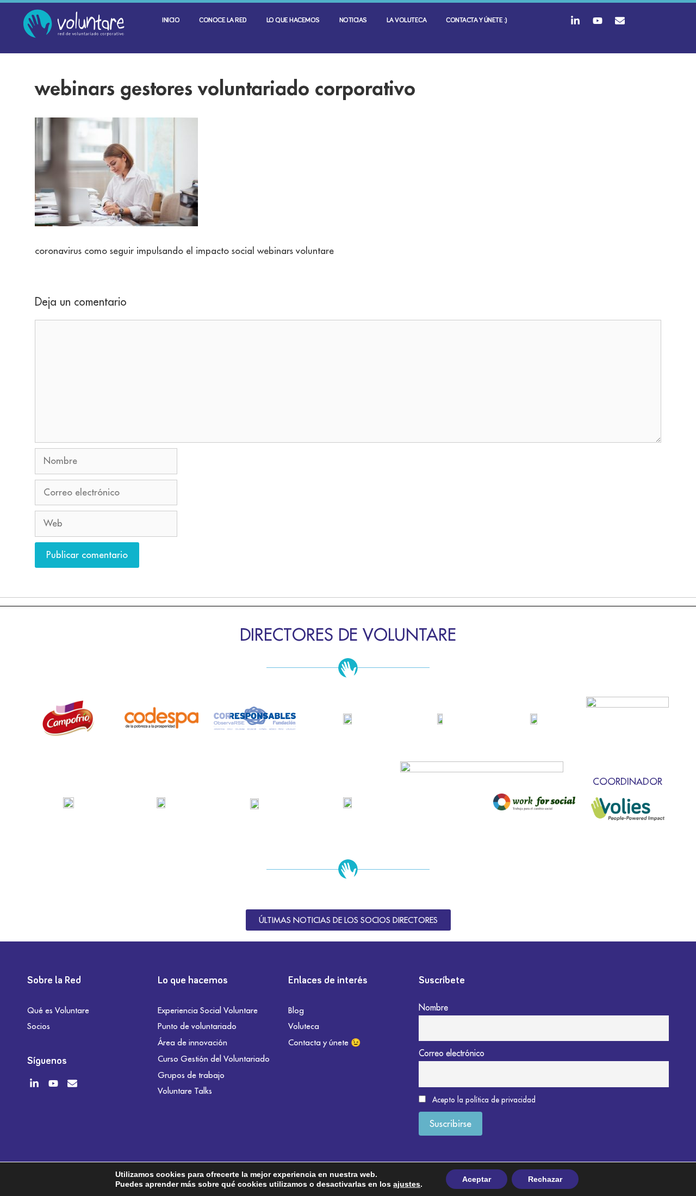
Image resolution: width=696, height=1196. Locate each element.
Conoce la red (223, 20)
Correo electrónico (451, 1053)
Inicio (170, 20)
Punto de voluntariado (197, 1026)
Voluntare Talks (185, 1091)
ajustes (406, 1184)
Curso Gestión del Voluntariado (214, 1059)
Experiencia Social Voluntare (208, 1010)
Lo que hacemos (293, 20)
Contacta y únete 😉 (324, 1042)
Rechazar (545, 1179)
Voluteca (303, 1026)
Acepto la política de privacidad (484, 1100)
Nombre (433, 1007)
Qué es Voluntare (58, 1010)
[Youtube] (597, 20)
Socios (38, 1026)
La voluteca (407, 20)
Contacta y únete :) (476, 20)
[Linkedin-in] (575, 20)
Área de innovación (192, 1042)
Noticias (353, 20)
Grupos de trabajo (191, 1075)
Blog (296, 1010)
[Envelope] (620, 20)
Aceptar (476, 1179)
